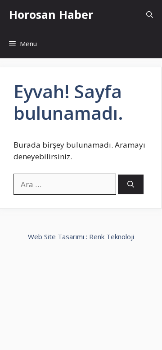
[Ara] (131, 185)
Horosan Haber (51, 14)
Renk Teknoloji (111, 236)
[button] (149, 14)
